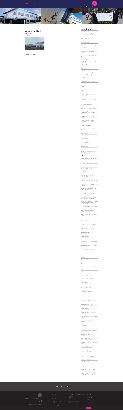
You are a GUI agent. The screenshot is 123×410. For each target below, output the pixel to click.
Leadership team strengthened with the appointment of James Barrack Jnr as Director (89, 85)
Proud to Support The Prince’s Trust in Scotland (89, 256)
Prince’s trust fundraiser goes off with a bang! (89, 252)
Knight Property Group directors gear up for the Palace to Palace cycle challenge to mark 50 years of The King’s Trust (89, 33)
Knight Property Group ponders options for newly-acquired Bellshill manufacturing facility (89, 268)
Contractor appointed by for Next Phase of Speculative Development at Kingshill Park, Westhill (89, 46)
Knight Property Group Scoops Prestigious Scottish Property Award (88, 121)
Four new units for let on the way (87, 275)
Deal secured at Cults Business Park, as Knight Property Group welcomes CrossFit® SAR (89, 94)
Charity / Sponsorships (58, 400)
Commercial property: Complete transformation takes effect (87, 291)
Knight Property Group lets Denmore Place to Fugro (88, 313)
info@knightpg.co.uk (91, 397)
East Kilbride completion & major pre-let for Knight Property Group (89, 152)
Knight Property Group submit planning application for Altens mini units (89, 305)
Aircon (70, 398)
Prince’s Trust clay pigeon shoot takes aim (89, 249)
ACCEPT (89, 407)
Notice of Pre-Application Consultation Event (89, 56)
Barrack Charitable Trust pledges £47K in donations (89, 207)
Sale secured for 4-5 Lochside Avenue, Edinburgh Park (88, 67)
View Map (89, 399)
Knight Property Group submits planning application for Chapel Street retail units (89, 297)
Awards (54, 398)
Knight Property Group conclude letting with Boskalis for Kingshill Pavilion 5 (89, 309)
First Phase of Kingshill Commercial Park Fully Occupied (89, 324)
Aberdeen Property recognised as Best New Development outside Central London (89, 375)
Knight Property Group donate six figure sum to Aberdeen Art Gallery (89, 242)
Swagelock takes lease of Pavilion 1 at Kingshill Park (88, 301)
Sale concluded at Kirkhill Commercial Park (89, 108)
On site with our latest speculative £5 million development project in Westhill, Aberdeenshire (89, 63)
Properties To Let (56, 401)
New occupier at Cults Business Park (88, 101)
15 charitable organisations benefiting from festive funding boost (88, 189)
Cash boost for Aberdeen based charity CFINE (89, 215)
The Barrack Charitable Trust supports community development (89, 221)
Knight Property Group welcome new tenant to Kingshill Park (88, 362)
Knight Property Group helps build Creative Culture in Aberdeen (88, 229)
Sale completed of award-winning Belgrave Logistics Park (87, 141)
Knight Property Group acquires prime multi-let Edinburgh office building (89, 41)
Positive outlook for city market (87, 278)
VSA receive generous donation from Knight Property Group (88, 211)
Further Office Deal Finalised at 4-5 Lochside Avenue (88, 145)
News (53, 403)
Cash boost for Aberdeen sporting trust (89, 218)
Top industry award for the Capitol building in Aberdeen (88, 370)
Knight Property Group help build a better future (89, 246)
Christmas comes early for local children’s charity (89, 225)
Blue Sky (71, 396)
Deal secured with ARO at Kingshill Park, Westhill (89, 128)
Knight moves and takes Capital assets (89, 284)
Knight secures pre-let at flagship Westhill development (88, 335)
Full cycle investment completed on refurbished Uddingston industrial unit (89, 99)
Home (53, 396)
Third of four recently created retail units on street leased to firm (89, 272)
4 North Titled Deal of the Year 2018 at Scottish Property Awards (89, 339)
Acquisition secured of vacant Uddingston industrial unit (87, 125)
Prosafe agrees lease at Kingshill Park (88, 148)
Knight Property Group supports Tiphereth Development (87, 233)
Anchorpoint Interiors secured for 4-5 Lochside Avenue (88, 105)
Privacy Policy (90, 402)
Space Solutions (73, 400)
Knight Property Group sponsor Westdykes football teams (87, 347)
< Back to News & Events (30, 54)
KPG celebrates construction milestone (89, 327)
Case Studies (55, 402)
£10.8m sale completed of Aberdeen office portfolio (88, 89)
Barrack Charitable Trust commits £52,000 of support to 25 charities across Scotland (89, 184)
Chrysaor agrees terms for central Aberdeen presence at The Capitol (88, 366)
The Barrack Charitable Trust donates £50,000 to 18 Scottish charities (88, 193)
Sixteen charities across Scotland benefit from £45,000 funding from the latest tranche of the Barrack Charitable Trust (89, 202)
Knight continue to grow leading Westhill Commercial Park (89, 331)
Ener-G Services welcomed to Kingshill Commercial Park (89, 132)
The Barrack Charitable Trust (76, 403)
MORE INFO (94, 407)
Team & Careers (55, 405)
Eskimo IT (71, 397)
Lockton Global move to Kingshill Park (88, 353)
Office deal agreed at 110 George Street (89, 59)
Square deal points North (86, 287)
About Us (54, 397)
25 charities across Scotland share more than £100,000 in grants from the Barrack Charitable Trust (89, 165)
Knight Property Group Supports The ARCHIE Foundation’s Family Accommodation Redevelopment (88, 237)
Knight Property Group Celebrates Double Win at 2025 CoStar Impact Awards (88, 112)
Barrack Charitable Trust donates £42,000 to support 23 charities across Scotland (89, 180)
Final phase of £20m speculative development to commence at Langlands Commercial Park (89, 137)
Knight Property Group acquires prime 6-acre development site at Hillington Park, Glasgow (89, 51)
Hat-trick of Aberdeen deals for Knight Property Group (89, 117)
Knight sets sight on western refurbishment (87, 281)
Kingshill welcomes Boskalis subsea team (89, 294)
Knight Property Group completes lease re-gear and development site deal (89, 80)
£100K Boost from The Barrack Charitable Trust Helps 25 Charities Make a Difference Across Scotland (89, 175)
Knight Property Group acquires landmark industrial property (89, 37)
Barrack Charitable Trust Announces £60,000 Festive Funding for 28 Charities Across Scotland (89, 76)
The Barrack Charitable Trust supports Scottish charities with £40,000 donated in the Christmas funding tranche (89, 197)
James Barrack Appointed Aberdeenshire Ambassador (89, 260)
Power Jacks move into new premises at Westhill (89, 317)
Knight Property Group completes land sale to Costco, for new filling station (89, 71)
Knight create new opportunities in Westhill (88, 321)
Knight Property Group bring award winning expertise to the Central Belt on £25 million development (89, 358)
